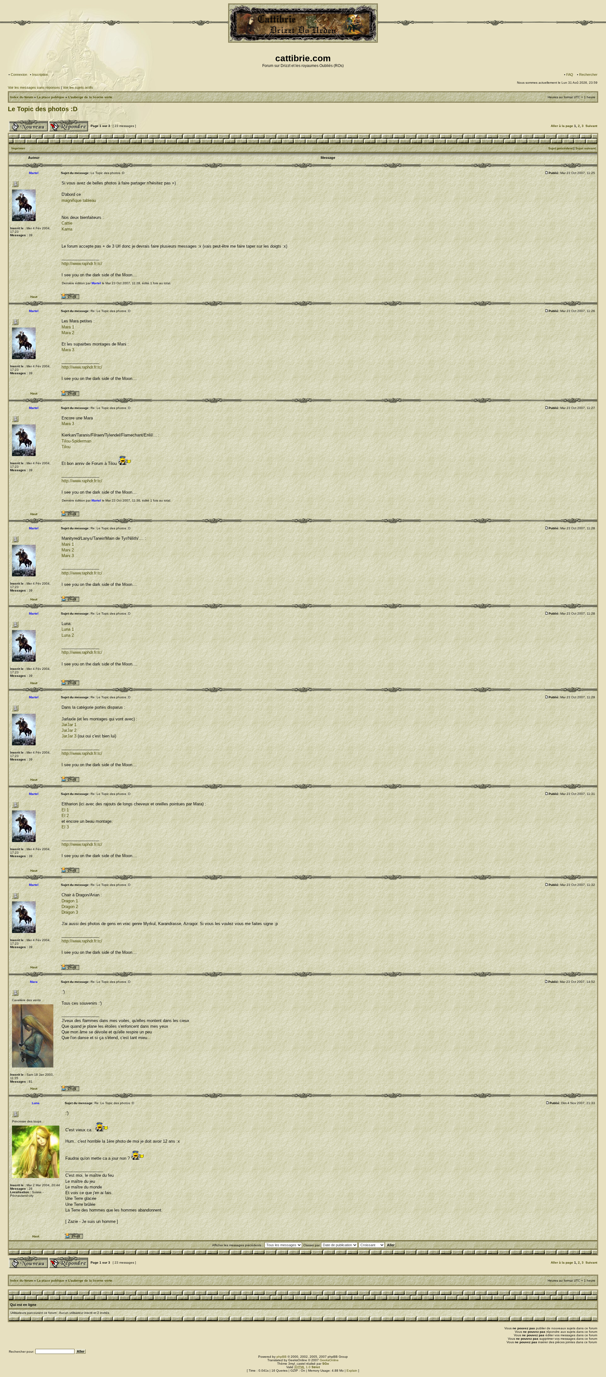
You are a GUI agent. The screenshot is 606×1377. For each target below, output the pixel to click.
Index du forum (21, 97)
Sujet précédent (560, 148)
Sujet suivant (585, 148)
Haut (33, 296)
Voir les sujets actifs (78, 87)
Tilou (66, 446)
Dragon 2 (70, 906)
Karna (67, 229)
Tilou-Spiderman (76, 441)
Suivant (591, 126)
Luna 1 (68, 629)
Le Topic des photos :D (42, 108)
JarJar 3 (69, 736)
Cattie (67, 223)
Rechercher (588, 74)
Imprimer (18, 148)
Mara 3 (68, 349)
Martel (96, 283)
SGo (325, 1363)
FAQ (569, 74)
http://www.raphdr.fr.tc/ (82, 263)
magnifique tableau (79, 200)
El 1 (65, 810)
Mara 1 (68, 327)
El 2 (65, 815)
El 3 (65, 827)
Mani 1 (68, 544)
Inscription (40, 74)
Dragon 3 (70, 912)
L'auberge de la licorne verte (90, 97)
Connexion (19, 74)
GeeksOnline (329, 1360)
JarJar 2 (69, 730)
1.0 (307, 1367)
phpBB (281, 1356)
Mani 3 (68, 555)
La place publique (50, 97)
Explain (352, 1370)
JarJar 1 (69, 724)
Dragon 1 (70, 901)
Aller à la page (562, 126)
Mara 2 (68, 332)
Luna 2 (68, 635)
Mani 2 (68, 550)
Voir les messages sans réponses (34, 87)
